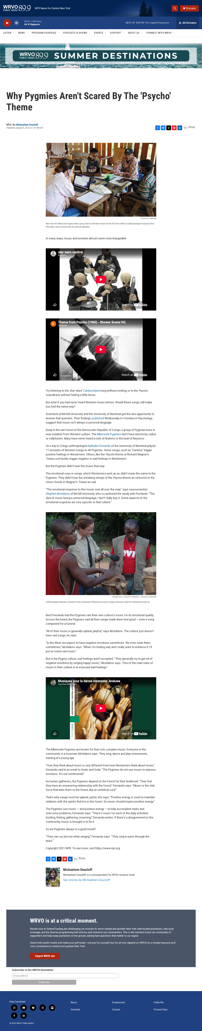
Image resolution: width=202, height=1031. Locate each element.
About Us (134, 33)
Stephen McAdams (58, 493)
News (21, 33)
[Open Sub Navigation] (13, 33)
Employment (118, 1002)
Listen (7, 33)
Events (98, 33)
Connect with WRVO (159, 33)
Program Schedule (44, 33)
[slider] (21, 22)
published (98, 418)
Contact (116, 1009)
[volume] (16, 23)
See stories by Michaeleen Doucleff (86, 880)
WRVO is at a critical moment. (64, 920)
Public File (159, 1002)
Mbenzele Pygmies (109, 434)
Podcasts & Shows (75, 33)
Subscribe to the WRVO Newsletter (32, 970)
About (74, 1002)
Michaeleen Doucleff (27, 124)
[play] (7, 23)
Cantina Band (91, 390)
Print (191, 127)
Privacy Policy (160, 1009)
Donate (191, 8)
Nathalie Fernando (99, 445)
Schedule (75, 1009)
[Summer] (101, 55)
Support (115, 33)
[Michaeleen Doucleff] (53, 877)
